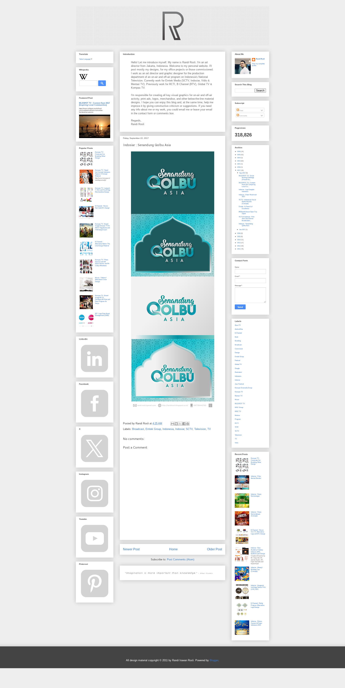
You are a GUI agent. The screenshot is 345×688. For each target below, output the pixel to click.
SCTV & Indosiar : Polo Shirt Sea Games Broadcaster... (246, 218)
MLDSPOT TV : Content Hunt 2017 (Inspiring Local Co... (247, 184)
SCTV (189, 429)
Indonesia (168, 429)
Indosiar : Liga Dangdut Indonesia (246, 190)
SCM (236, 427)
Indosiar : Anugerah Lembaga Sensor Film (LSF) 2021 (258, 587)
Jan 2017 (242, 229)
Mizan (237, 400)
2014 (239, 240)
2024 (239, 158)
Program (238, 419)
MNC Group (239, 407)
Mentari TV (238, 396)
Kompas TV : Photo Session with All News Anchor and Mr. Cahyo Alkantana (102, 262)
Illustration (238, 372)
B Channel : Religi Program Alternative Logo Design (257, 605)
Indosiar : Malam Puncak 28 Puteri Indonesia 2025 (256, 623)
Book (236, 337)
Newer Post (131, 549)
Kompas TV (239, 392)
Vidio (236, 443)
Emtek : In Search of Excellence (245, 207)
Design (237, 353)
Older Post (214, 549)
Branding (238, 341)
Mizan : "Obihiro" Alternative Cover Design (101, 279)
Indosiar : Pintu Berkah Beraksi (256, 477)
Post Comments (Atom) (180, 559)
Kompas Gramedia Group (243, 388)
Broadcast (138, 429)
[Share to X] (180, 424)
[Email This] (172, 424)
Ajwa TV (238, 325)
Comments (243, 116)
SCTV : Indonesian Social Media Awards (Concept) (247, 201)
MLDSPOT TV (240, 404)
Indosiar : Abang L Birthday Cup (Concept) (257, 569)
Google (237, 368)
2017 (239, 170)
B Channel (238, 333)
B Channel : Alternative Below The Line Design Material (102, 243)
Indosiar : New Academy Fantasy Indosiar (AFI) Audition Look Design (258, 551)
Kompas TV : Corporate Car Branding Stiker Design (100, 155)
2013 (239, 243)
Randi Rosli (260, 59)
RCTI (237, 423)
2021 (239, 164)
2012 (239, 246)
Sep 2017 (242, 173)
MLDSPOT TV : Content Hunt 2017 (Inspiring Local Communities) (94, 104)
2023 (239, 161)
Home (173, 549)
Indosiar (179, 429)
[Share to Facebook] (184, 424)
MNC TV (238, 411)
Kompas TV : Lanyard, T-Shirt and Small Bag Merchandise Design (102, 190)
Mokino (237, 415)
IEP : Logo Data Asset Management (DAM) (102, 314)
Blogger (214, 660)
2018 (239, 167)
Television (200, 429)
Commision (239, 349)
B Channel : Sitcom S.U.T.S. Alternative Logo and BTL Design (258, 532)
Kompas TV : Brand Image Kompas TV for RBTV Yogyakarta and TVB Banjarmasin (102, 227)
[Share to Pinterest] (188, 424)
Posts (241, 110)
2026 (239, 151)
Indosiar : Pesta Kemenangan (256, 495)
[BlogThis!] (176, 424)
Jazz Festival (239, 384)
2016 (239, 233)
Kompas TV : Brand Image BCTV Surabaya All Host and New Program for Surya (102, 299)
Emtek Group (153, 429)
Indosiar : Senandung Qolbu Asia (246, 225)
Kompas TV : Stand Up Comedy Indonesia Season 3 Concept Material (102, 173)
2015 (239, 236)
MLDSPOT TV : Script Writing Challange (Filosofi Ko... (246, 177)
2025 (239, 155)
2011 (239, 249)
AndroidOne (239, 329)
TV (209, 429)
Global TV (238, 364)
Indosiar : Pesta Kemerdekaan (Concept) (256, 514)
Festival (237, 360)
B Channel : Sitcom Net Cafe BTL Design (102, 207)
